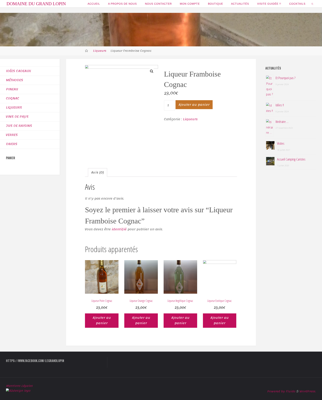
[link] (312, 3)
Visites (280, 143)
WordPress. (308, 391)
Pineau (12, 89)
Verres (12, 135)
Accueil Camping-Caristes (291, 159)
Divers (11, 144)
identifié (119, 229)
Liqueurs (99, 50)
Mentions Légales (19, 385)
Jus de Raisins (19, 126)
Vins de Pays (17, 117)
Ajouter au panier (194, 105)
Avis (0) (97, 172)
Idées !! (280, 104)
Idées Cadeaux (18, 71)
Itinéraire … (282, 121)
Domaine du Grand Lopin (36, 3)
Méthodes (14, 80)
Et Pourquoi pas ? (285, 77)
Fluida (290, 391)
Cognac (12, 98)
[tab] (97, 172)
